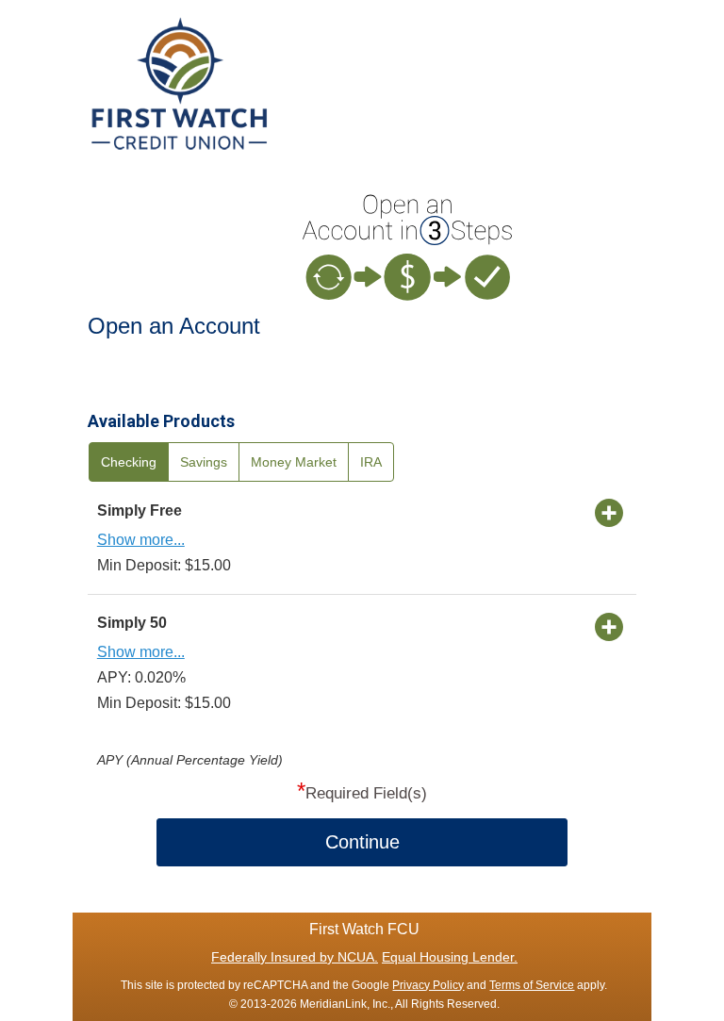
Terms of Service (531, 985)
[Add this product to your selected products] (609, 512)
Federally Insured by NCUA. (294, 956)
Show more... (141, 540)
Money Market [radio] (294, 461)
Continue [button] (362, 842)
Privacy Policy (428, 985)
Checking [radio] (128, 461)
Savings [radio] (203, 461)
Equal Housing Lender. (450, 956)
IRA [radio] (371, 461)
